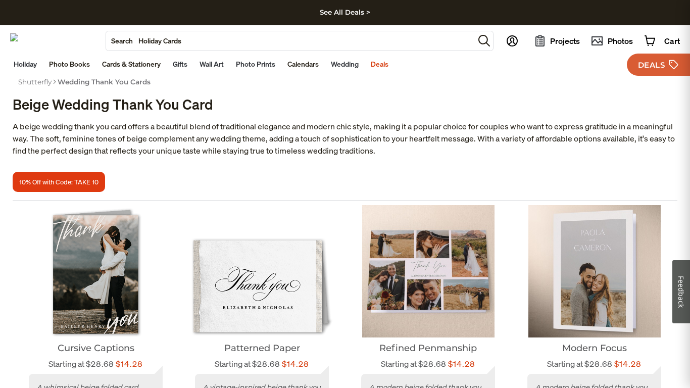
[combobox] (290, 41)
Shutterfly (35, 82)
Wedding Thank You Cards (104, 82)
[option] (35, 81)
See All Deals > (345, 12)
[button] (484, 41)
